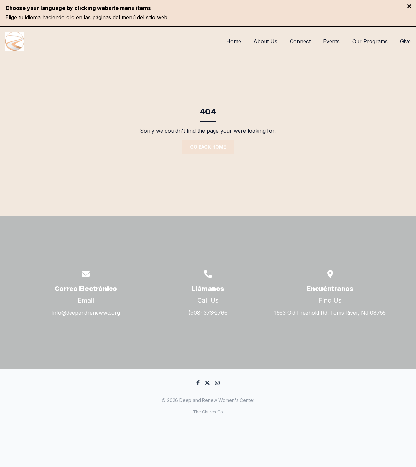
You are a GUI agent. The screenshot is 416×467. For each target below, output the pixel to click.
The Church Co (208, 411)
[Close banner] (409, 7)
